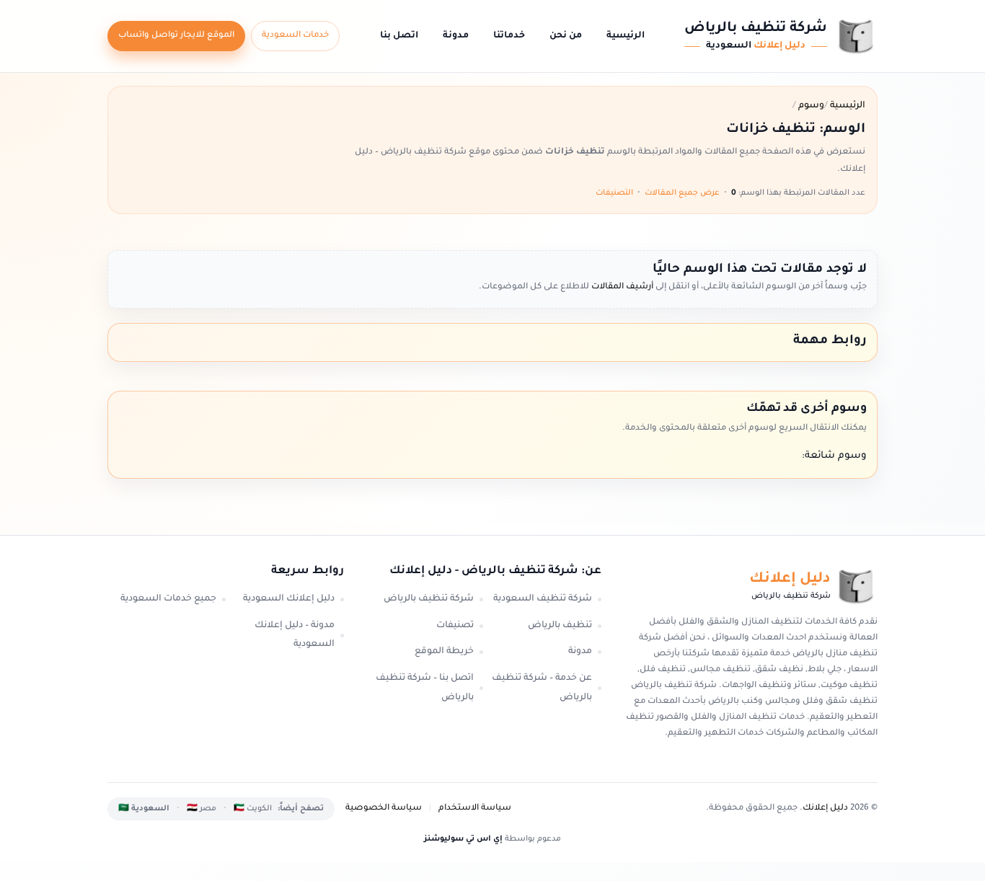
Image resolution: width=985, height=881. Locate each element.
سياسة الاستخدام (474, 808)
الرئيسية (625, 36)
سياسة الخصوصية (383, 808)
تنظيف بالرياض (560, 626)
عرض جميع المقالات (682, 193)
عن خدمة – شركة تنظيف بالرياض (542, 688)
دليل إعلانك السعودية (289, 599)
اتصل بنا (399, 36)
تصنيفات (455, 626)
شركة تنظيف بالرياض (429, 599)
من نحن (565, 36)
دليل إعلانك (825, 808)
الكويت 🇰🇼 (253, 809)
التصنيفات (614, 193)
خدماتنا (509, 36)
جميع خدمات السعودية (168, 599)
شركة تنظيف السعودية (542, 599)
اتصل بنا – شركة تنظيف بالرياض (425, 688)
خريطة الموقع (444, 652)
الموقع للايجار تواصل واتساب (176, 35)
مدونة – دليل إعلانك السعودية (295, 635)
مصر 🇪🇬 (201, 809)
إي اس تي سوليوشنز (463, 839)
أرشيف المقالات (621, 287)
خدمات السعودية (295, 35)
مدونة (456, 36)
